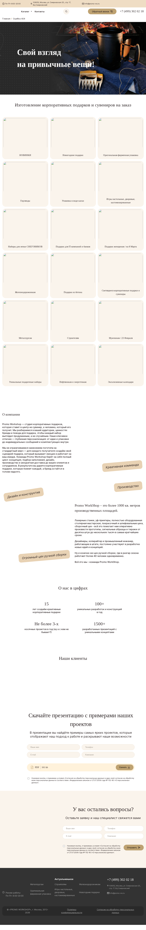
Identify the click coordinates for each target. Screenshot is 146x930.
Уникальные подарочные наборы (25, 382)
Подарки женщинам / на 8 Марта (121, 246)
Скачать (123, 767)
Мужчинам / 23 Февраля (121, 338)
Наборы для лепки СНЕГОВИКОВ (25, 246)
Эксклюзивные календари (120, 382)
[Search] (66, 11)
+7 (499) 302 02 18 (132, 11)
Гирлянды (25, 201)
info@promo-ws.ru (92, 4)
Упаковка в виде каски (73, 201)
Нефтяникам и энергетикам (72, 382)
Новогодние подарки (73, 155)
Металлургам (25, 338)
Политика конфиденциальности (71, 911)
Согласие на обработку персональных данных (115, 911)
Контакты (39, 11)
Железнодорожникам (25, 292)
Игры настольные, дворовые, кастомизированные (65, 892)
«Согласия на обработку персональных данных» (84, 778)
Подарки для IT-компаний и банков (73, 246)
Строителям (73, 338)
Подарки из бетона (73, 292)
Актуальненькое (64, 879)
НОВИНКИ (25, 155)
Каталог (25, 11)
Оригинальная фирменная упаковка (120, 155)
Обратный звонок (100, 11)
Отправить (132, 847)
